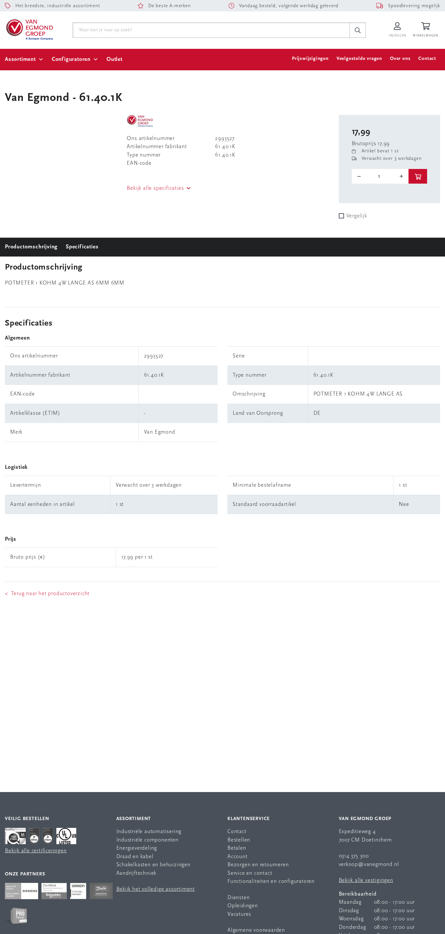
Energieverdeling (136, 848)
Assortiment (20, 59)
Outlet (114, 59)
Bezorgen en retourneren (258, 865)
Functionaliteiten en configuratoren (271, 881)
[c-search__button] (358, 30)
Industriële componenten (147, 840)
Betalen (236, 848)
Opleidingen (242, 906)
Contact (427, 58)
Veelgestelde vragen (359, 58)
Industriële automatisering (149, 831)
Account (237, 856)
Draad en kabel (134, 856)
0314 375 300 (354, 856)
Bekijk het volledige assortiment (155, 889)
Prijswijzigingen (310, 58)
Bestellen (238, 840)
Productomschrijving (31, 247)
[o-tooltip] (380, 176)
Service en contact (249, 873)
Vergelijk (356, 216)
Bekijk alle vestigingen (366, 880)
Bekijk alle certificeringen (36, 851)
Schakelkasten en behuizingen (153, 865)
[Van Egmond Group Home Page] (29, 29)
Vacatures (239, 914)
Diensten (238, 897)
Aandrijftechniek (136, 873)
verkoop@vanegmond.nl (369, 864)
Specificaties (82, 247)
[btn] (418, 176)
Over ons (400, 58)
